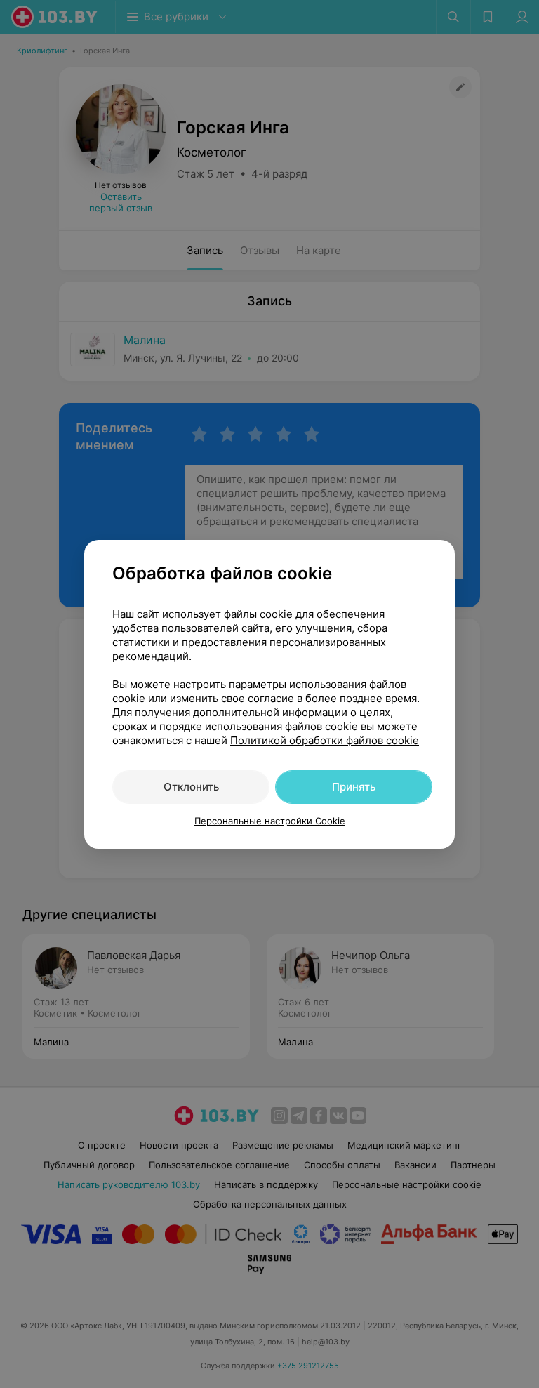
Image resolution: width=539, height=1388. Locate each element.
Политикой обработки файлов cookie (324, 740)
